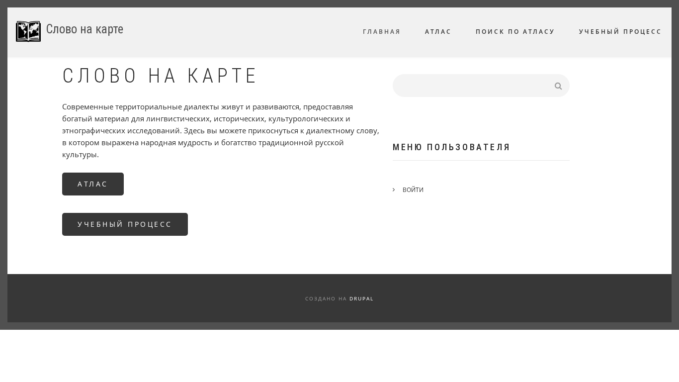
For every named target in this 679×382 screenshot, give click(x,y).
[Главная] (28, 31)
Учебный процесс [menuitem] (620, 31)
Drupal (361, 298)
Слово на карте (84, 29)
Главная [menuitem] (382, 31)
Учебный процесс (125, 224)
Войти (413, 190)
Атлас (93, 184)
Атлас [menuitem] (438, 31)
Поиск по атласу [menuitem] (515, 31)
